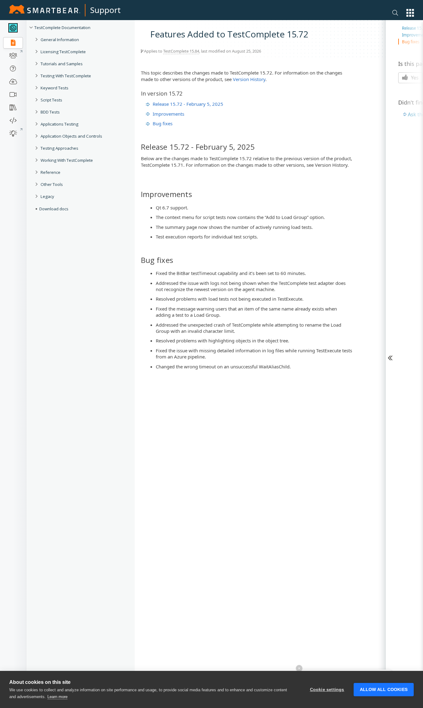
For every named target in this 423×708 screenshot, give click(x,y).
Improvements (168, 114)
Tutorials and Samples (62, 64)
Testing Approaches (59, 148)
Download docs (53, 209)
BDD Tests (50, 112)
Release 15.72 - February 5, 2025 (188, 104)
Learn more (57, 696)
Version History (249, 79)
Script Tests (51, 100)
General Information (60, 39)
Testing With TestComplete (66, 76)
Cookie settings (327, 689)
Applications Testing (59, 124)
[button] (410, 13)
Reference (50, 172)
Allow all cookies (384, 689)
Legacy (47, 196)
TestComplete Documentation (62, 27)
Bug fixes (162, 123)
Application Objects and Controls (71, 136)
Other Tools (52, 184)
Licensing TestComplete (63, 51)
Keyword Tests (54, 88)
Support (105, 9)
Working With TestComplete (67, 160)
